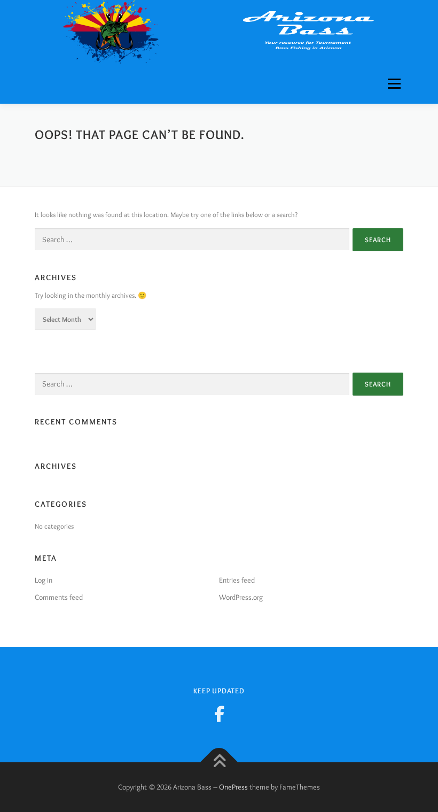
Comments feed (59, 597)
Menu (393, 83)
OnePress (233, 787)
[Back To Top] (219, 762)
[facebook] (219, 714)
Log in (43, 580)
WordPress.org (241, 597)
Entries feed (237, 580)
